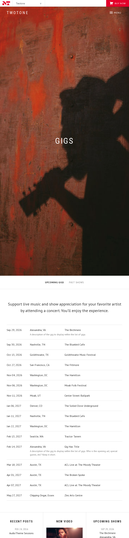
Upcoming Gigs (54, 282)
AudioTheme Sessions (21, 533)
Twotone (18, 12)
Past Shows (76, 282)
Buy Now (120, 3)
